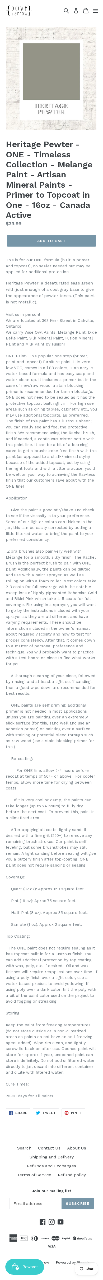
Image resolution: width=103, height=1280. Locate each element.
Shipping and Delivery (52, 1156)
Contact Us (49, 1148)
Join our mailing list (51, 1191)
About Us (76, 1148)
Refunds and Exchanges (51, 1165)
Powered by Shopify (73, 1262)
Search (24, 1148)
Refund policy (72, 1174)
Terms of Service (34, 1174)
